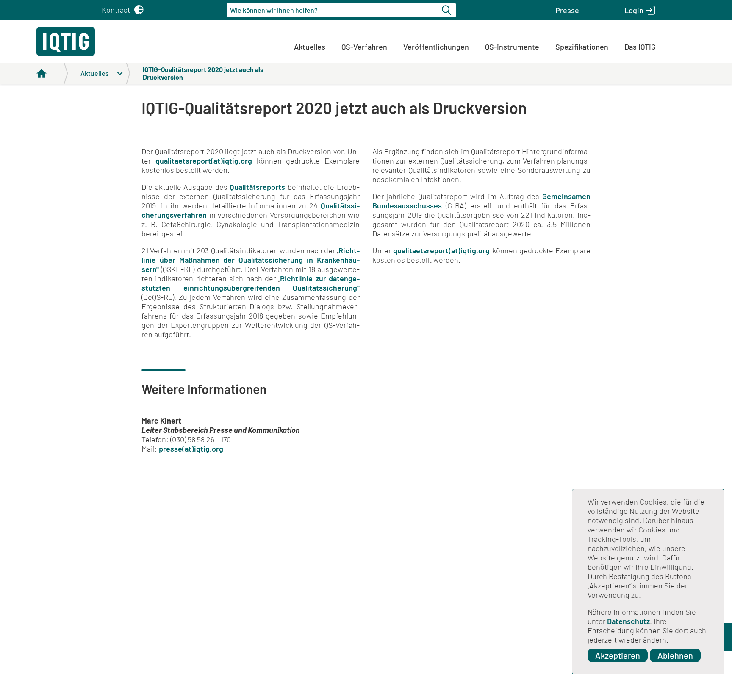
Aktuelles (309, 46)
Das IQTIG (640, 46)
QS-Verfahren (364, 46)
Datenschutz (628, 621)
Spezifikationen (581, 46)
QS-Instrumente (512, 46)
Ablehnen (675, 655)
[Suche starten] (447, 10)
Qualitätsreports (257, 186)
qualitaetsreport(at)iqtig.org (203, 160)
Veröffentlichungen (436, 46)
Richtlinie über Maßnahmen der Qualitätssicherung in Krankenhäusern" (250, 260)
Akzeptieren (617, 655)
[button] (567, 10)
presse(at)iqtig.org (191, 448)
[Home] (52, 73)
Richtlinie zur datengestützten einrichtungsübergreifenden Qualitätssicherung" (250, 283)
